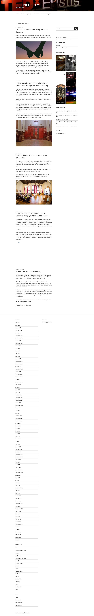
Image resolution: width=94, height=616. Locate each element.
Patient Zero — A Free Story (23, 305)
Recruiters (17, 576)
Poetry (16, 566)
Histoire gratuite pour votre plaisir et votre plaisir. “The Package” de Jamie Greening (32, 84)
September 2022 (19, 382)
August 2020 (18, 426)
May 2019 (17, 444)
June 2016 (17, 480)
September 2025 (19, 343)
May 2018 (17, 462)
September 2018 (19, 457)
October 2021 (18, 402)
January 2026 (18, 333)
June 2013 (17, 529)
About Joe (36, 14)
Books (22, 14)
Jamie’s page (43, 114)
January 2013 (18, 532)
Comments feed (18, 602)
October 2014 (18, 506)
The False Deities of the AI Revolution (64, 40)
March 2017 (18, 467)
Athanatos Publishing (21, 222)
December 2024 (19, 361)
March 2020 (18, 439)
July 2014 (17, 514)
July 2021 (17, 410)
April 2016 (17, 485)
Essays (17, 553)
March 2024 (18, 371)
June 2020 (17, 431)
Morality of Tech (18, 563)
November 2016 (19, 470)
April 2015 (17, 493)
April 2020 (17, 436)
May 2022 (17, 389)
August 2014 (18, 511)
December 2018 (19, 454)
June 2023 (17, 379)
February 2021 (18, 415)
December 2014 (19, 503)
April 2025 (17, 356)
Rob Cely (36, 72)
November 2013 (19, 524)
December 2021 (19, 397)
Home (17, 14)
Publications (18, 573)
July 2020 (17, 428)
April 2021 (17, 413)
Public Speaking (18, 571)
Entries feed (18, 600)
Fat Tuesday (18, 555)
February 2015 (18, 498)
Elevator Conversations (20, 550)
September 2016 (19, 472)
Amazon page (39, 237)
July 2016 (17, 477)
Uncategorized (18, 586)
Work (16, 589)
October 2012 (18, 534)
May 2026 (17, 322)
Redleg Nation (18, 579)
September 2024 (19, 369)
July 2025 (17, 348)
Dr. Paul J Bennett (46, 72)
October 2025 (18, 340)
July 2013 (17, 527)
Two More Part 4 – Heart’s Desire (69, 126)
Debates (17, 548)
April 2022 (17, 392)
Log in (16, 597)
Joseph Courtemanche (39, 70)
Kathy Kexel (24, 72)
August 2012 (18, 537)
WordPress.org (18, 605)
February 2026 (18, 330)
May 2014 (17, 516)
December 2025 (19, 335)
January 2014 (18, 521)
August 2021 (18, 408)
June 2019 (17, 441)
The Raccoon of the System (62, 47)
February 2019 (18, 449)
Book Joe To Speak (46, 14)
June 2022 (17, 387)
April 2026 (17, 325)
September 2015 (19, 488)
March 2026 (18, 327)
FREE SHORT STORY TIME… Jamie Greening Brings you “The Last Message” (32, 214)
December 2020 (19, 418)
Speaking (29, 14)
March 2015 (18, 495)
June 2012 (17, 539)
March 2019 (18, 446)
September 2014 (19, 508)
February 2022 (18, 395)
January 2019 (18, 452)
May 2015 (17, 490)
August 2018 (18, 459)
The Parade (65, 119)
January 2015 (18, 501)
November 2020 (19, 421)
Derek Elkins (30, 72)
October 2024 (18, 366)
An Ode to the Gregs (60, 42)
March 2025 (18, 358)
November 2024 (19, 364)
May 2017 (17, 464)
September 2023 (19, 377)
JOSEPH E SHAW (27, 5)
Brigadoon (58, 45)
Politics (17, 568)
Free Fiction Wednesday (20, 558)
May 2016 (17, 483)
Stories (17, 584)
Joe (56, 111)
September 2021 (19, 405)
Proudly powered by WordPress (22, 613)
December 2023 (19, 374)
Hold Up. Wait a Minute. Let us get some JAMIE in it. (31, 156)
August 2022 (18, 384)
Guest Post (17, 561)
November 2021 (19, 400)
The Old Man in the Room (61, 37)
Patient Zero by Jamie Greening (28, 271)
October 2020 (18, 423)
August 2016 (18, 475)
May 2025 (17, 353)
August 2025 (18, 345)
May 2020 (17, 433)
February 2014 (18, 519)
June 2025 (17, 351)
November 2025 (19, 338)
